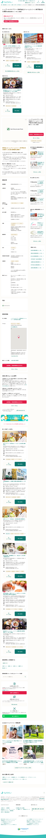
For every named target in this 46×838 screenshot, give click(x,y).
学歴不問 (16, 261)
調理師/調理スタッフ (7, 779)
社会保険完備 (13, 223)
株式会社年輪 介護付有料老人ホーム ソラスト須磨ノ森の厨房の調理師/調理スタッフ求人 (41, 233)
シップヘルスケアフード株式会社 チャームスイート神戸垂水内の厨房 (19, 319)
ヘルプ (9, 809)
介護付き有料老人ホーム (15, 203)
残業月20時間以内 (14, 234)
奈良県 (15, 666)
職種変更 (24, 0)
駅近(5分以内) (13, 323)
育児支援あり (13, 247)
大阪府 (4, 666)
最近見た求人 (28, 2)
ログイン (38, 2)
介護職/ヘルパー (6, 777)
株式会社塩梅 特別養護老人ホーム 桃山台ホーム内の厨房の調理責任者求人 (14, 556)
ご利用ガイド (27, 0)
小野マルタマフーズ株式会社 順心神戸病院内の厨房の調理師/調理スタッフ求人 (41, 153)
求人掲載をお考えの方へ (32, 0)
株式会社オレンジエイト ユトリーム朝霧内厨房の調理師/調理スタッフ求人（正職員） (12, 90)
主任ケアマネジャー (17, 779)
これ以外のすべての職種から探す (8, 782)
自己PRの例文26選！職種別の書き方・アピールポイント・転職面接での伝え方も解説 (12, 761)
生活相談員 (14, 777)
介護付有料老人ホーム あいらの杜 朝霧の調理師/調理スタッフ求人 (33, 46)
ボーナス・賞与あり (20, 223)
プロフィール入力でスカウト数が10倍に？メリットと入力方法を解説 (12, 741)
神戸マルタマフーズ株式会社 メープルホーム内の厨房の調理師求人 (14, 444)
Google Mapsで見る (14, 356)
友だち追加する (15, 716)
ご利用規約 (7, 807)
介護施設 (21, 203)
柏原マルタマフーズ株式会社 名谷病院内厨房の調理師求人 (14, 519)
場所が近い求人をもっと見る (34, 72)
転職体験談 (11, 810)
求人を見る (17, 65)
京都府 (10, 666)
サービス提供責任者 (22, 777)
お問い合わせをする (20, 410)
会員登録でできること (5, 690)
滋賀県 (20, 666)
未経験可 (12, 261)
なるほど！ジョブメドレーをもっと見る (23, 767)
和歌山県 (4, 668)
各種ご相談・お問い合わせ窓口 (38, 809)
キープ (34, 2)
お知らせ (2, 812)
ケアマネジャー (32, 777)
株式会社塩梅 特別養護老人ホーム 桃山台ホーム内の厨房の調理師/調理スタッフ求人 (41, 163)
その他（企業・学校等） (15, 360)
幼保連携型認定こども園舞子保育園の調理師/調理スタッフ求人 (14, 482)
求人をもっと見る (37, 172)
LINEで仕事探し (20, 0)
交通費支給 (13, 225)
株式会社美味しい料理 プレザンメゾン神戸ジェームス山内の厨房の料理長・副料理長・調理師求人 (14, 594)
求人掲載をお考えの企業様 (20, 807)
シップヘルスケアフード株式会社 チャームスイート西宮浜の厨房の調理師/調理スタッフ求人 (41, 199)
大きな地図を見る (14, 326)
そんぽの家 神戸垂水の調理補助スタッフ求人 (11, 46)
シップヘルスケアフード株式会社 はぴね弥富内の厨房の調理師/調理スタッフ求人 (41, 182)
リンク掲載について (19, 809)
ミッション (13, 809)
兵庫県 (5, 663)
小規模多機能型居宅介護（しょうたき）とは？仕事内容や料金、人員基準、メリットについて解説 (33, 761)
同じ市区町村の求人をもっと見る (12, 71)
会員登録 (42, 2)
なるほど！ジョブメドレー (5, 810)
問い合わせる (14, 704)
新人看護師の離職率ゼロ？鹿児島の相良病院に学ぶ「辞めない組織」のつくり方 (33, 741)
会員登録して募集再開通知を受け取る (11, 21)
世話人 (24, 779)
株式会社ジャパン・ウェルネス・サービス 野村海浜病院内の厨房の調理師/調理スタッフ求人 (41, 224)
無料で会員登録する (14, 692)
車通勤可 (18, 323)
